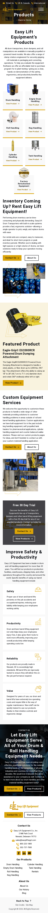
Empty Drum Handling (12, 868)
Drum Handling (12, 864)
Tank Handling (35, 868)
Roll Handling (13, 871)
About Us (31, 257)
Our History (24, 889)
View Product (11, 104)
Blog (24, 893)
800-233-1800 (26, 844)
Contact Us (10, 257)
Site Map (29, 905)
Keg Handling (13, 875)
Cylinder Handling (35, 864)
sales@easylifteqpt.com (26, 840)
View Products (23, 538)
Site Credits (19, 905)
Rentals (35, 871)
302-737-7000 (26, 847)
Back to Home (24, 20)
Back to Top (22, 901)
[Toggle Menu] (40, 9)
